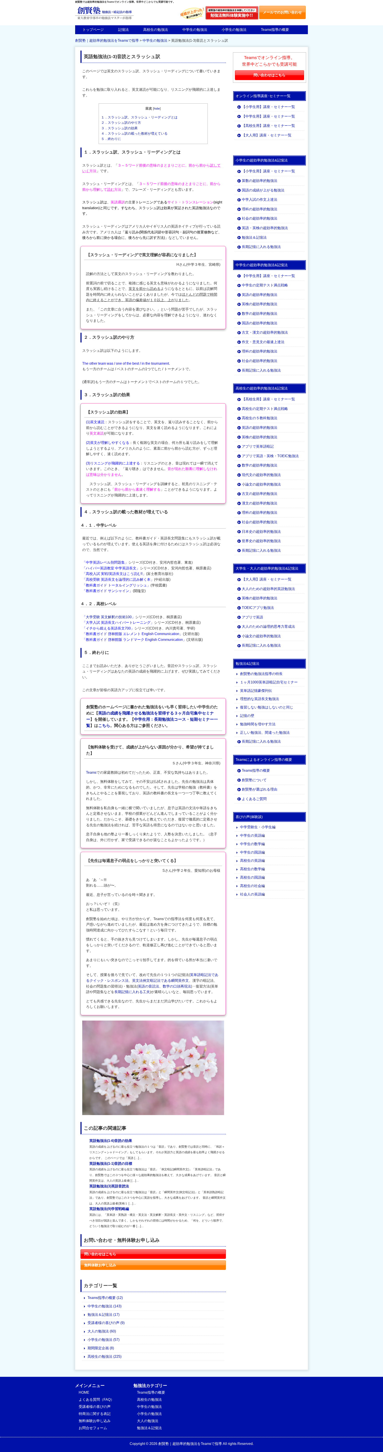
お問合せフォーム (93, 1428)
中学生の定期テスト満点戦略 (265, 285)
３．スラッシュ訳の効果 (119, 128)
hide (157, 108)
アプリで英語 (252, 617)
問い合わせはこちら (100, 1254)
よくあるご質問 (254, 799)
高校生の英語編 (252, 860)
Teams (91, 772)
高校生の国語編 (252, 877)
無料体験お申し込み (100, 1265)
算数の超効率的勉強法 (259, 181)
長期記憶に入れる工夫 (132, 992)
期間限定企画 (101, 1348)
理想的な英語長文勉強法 (259, 699)
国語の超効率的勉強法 (259, 323)
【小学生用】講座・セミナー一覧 (268, 107)
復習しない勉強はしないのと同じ (266, 707)
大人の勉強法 (102, 1331)
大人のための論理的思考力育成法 (268, 626)
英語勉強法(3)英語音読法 (109, 1186)
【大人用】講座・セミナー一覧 (266, 135)
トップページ (93, 29)
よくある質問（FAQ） (96, 1399)
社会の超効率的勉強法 (259, 218)
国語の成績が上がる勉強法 (263, 190)
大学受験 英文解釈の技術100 (109, 617)
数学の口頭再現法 (177, 986)
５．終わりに (111, 139)
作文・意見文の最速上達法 (263, 342)
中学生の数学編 (252, 844)
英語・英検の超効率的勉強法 (265, 228)
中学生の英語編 (252, 835)
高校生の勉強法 (155, 29)
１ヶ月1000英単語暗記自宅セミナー (269, 682)
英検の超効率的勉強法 (259, 304)
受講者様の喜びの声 (106, 1323)
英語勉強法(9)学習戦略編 (109, 1209)
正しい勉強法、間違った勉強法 (265, 732)
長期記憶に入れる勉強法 (261, 247)
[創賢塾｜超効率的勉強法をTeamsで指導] (104, 19)
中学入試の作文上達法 (259, 199)
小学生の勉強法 (234, 29)
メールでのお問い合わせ (282, 12)
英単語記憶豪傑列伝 (256, 691)
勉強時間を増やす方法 (258, 724)
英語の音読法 (148, 986)
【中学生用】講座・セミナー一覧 (268, 116)
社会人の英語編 (252, 894)
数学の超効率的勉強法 (259, 313)
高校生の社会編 (252, 886)
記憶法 (123, 29)
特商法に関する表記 (95, 1414)
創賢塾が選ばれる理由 (259, 789)
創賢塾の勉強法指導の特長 (261, 674)
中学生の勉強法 (194, 29)
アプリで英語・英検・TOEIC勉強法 (270, 456)
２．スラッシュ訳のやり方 (121, 122)
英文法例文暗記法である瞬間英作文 (160, 980)
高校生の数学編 (252, 869)
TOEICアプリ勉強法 (258, 608)
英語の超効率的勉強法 (259, 295)
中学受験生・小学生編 (258, 827)
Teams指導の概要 (275, 29)
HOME (84, 1392)
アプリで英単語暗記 (258, 446)
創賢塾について (254, 780)
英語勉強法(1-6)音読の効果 (110, 1141)
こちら (104, 725)
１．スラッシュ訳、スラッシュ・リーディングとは (139, 117)
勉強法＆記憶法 (103, 1314)
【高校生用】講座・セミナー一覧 (268, 126)
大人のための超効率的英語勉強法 (268, 589)
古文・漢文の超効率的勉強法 (265, 332)
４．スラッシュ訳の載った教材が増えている (134, 133)
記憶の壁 (247, 716)
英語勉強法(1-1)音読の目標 (110, 1163)
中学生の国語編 (252, 852)
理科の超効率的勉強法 (259, 209)
